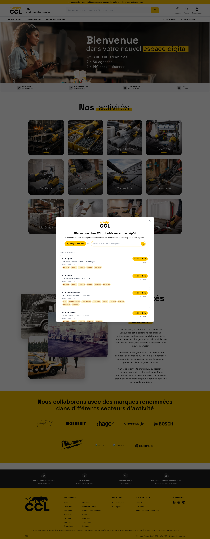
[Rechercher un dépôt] (143, 244)
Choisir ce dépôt (140, 259)
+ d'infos (143, 262)
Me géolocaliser (76, 244)
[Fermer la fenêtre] (149, 220)
